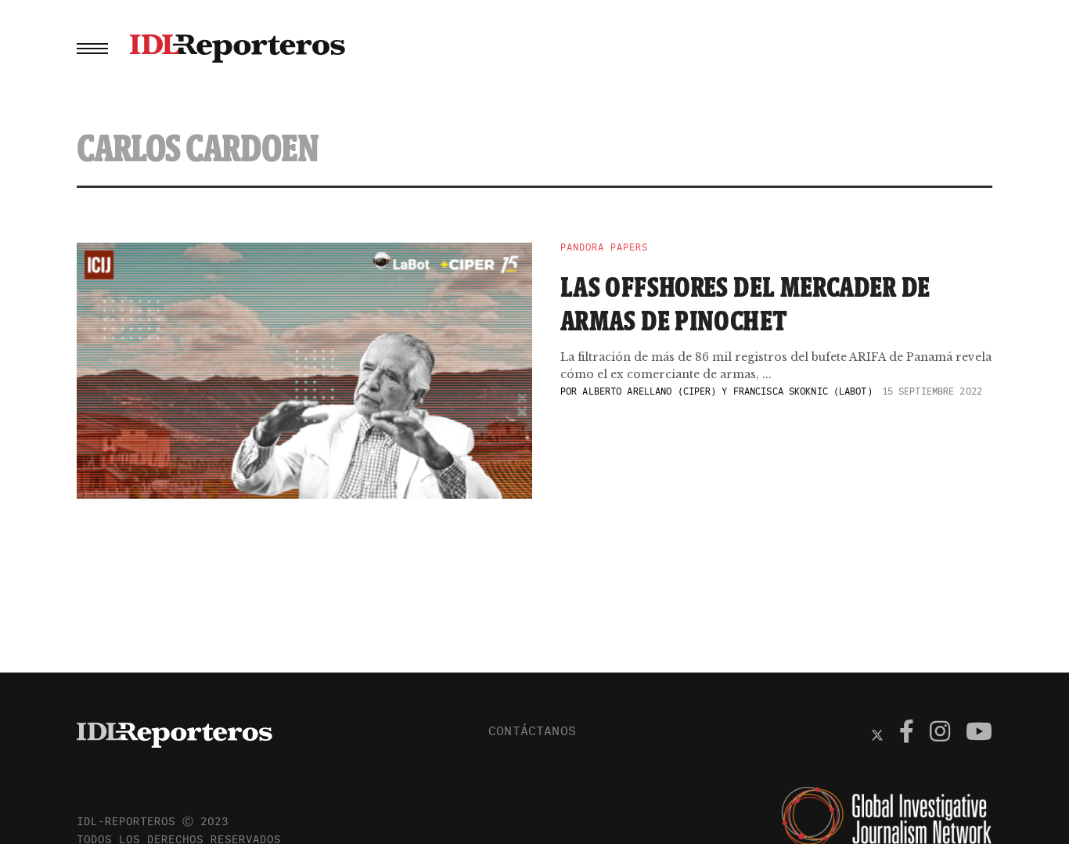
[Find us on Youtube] (979, 734)
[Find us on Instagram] (940, 734)
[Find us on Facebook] (906, 734)
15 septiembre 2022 (932, 391)
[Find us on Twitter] (877, 734)
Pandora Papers (604, 247)
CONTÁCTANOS (532, 730)
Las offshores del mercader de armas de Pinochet (745, 303)
